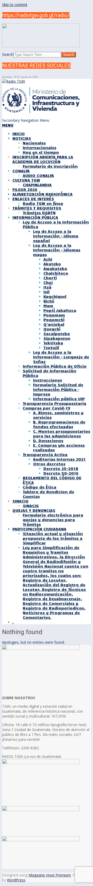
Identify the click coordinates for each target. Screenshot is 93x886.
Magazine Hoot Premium (50, 875)
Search (7, 54)
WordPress (16, 879)
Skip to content (14, 4)
